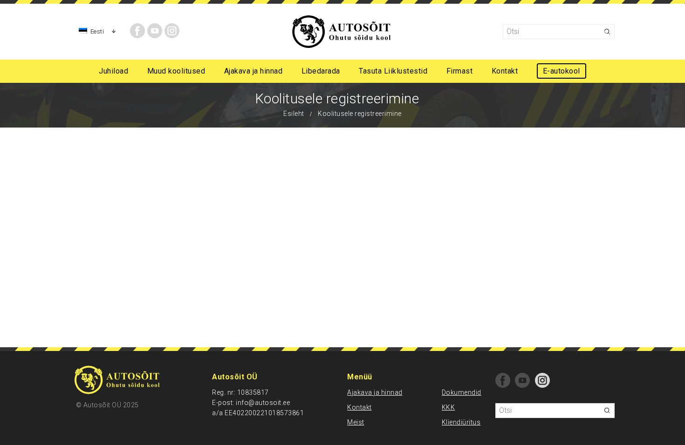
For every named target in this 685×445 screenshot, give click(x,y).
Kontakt (359, 407)
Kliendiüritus (461, 422)
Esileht (293, 113)
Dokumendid (461, 392)
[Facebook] (137, 30)
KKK (448, 407)
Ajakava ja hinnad (375, 392)
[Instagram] (171, 30)
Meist (355, 422)
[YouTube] (154, 30)
